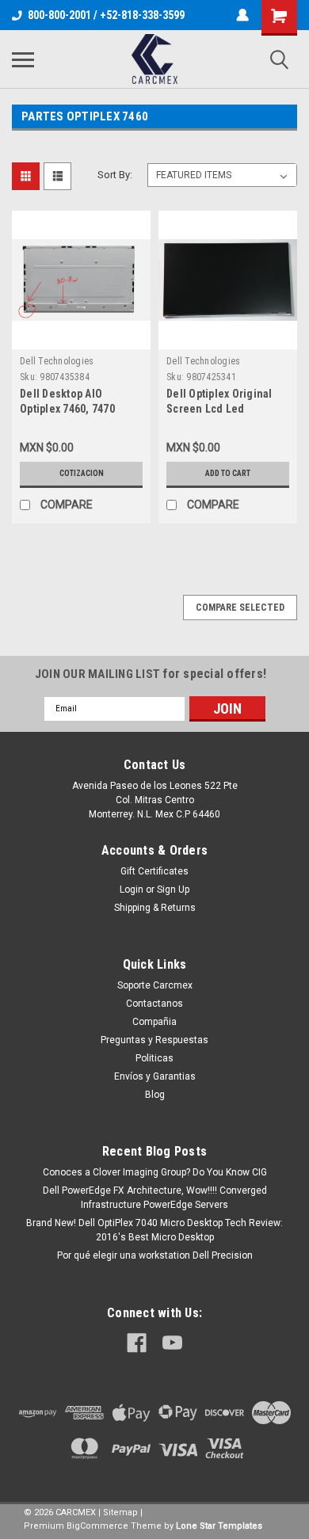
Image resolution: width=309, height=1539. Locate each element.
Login (131, 889)
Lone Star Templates (219, 1526)
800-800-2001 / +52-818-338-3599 (106, 15)
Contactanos (154, 1003)
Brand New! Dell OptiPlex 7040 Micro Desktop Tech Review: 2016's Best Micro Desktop (154, 1230)
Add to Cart (227, 473)
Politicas (154, 1058)
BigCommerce (97, 1526)
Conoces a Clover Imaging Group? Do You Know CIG (155, 1172)
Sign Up (173, 889)
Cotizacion (81, 473)
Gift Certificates (154, 871)
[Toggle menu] (23, 59)
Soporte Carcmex (155, 985)
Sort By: (114, 175)
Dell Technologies (56, 361)
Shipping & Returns (155, 907)
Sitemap (120, 1512)
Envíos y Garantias (155, 1076)
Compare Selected (240, 607)
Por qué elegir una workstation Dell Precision (155, 1255)
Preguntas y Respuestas (154, 1040)
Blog (155, 1094)
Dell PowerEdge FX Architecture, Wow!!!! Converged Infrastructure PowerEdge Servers (155, 1197)
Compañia (154, 1021)
